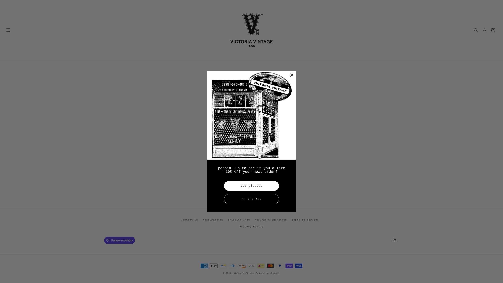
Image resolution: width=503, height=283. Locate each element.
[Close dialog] (292, 75)
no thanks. (251, 199)
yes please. (251, 186)
